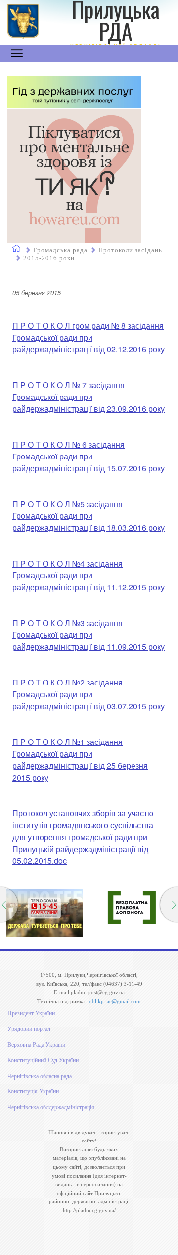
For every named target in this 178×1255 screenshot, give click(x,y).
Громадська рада (60, 250)
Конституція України (33, 1091)
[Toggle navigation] (17, 53)
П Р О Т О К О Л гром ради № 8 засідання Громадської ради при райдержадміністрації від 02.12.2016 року (88, 337)
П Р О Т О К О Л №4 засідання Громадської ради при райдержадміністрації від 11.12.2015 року (88, 575)
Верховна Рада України (36, 1044)
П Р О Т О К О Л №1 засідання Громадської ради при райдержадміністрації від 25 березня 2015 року (80, 759)
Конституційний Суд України (43, 1060)
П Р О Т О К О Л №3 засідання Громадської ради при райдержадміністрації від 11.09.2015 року (88, 634)
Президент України (31, 1013)
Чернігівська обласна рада (39, 1076)
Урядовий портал (28, 1029)
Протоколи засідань (130, 250)
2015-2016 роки (49, 258)
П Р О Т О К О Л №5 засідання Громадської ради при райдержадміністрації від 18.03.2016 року (88, 515)
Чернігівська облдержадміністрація (50, 1107)
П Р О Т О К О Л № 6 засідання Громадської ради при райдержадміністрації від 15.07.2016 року (88, 456)
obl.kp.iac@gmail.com (115, 1001)
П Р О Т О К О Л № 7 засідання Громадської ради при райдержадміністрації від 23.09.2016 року (88, 396)
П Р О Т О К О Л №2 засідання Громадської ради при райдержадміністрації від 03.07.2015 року (88, 694)
